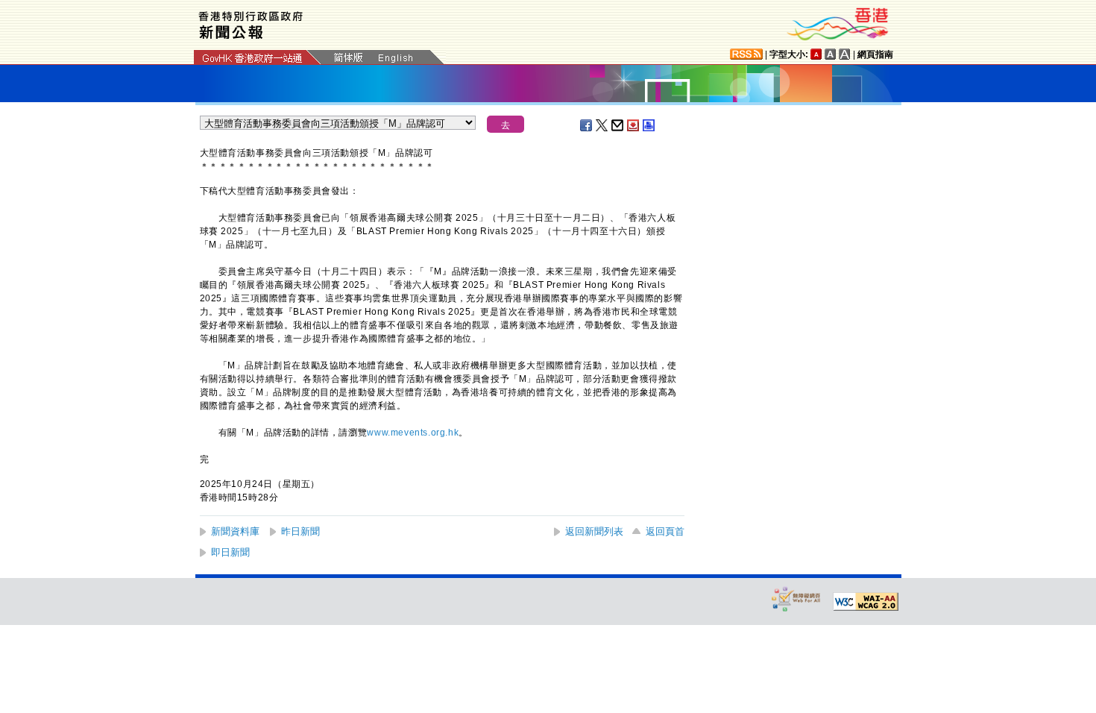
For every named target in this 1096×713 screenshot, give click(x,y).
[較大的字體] (831, 54)
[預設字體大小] (816, 54)
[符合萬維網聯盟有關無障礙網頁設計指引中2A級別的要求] (865, 602)
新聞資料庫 (235, 531)
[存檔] (633, 125)
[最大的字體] (845, 54)
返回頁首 (665, 531)
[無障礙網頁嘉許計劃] (796, 598)
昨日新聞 (300, 531)
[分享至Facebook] (586, 125)
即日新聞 (230, 552)
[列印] (649, 125)
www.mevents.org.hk (413, 432)
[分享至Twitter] (602, 125)
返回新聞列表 (594, 531)
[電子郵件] (618, 125)
